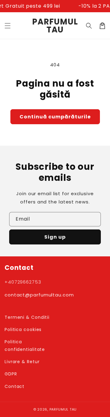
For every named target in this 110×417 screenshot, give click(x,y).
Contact (14, 386)
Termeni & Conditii (27, 317)
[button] (7, 25)
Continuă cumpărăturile (55, 116)
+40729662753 (23, 282)
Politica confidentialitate (25, 345)
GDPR (11, 374)
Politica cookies (23, 329)
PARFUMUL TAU (63, 409)
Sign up (55, 236)
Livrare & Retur (22, 362)
